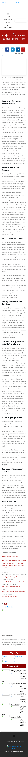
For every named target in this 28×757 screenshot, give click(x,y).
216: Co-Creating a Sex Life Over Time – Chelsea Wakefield (23, 722)
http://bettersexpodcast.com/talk (15, 577)
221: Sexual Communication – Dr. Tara (18, 694)
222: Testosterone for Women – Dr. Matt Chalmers (23, 690)
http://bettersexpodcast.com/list (15, 582)
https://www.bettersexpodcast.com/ (13, 591)
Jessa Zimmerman (7, 636)
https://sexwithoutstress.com (11, 587)
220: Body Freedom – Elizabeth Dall (23, 698)
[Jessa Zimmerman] (14, 621)
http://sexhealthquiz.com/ (10, 596)
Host (5, 604)
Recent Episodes (8, 607)
